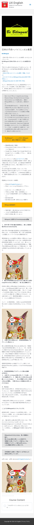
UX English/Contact (14, 184)
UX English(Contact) (23, 459)
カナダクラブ (20, 159)
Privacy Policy (26, 521)
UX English (16, 3)
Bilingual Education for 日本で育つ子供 (13, 81)
